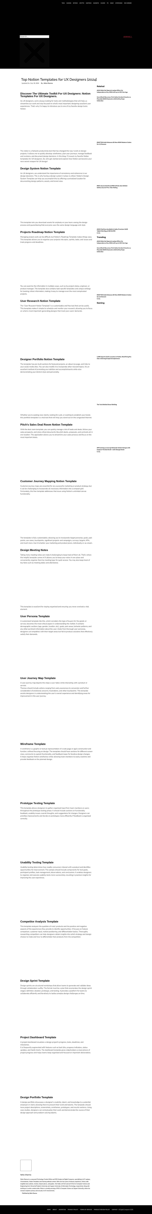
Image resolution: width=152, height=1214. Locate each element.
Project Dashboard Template (38, 1037)
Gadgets (96, 3)
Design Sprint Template (35, 980)
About (55, 1209)
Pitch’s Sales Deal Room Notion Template (46, 424)
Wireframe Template (33, 744)
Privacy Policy (73, 1209)
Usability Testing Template (37, 862)
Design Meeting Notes (34, 550)
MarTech (88, 3)
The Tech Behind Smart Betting (107, 404)
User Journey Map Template (38, 678)
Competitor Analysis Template (39, 921)
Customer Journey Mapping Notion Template (48, 481)
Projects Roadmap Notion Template (42, 232)
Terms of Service (86, 1209)
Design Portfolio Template (36, 1097)
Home (49, 1209)
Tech (63, 3)
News (112, 3)
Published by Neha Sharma (29, 1193)
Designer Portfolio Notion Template (42, 359)
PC (107, 3)
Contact (115, 1209)
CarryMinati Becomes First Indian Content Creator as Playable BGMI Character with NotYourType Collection (114, 99)
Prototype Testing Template (37, 803)
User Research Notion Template (40, 300)
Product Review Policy (102, 1209)
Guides (103, 3)
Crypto (81, 3)
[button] (34, 20)
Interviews (118, 3)
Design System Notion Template (40, 168)
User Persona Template (35, 616)
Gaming (68, 3)
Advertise (62, 1209)
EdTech (75, 3)
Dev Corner (128, 3)
